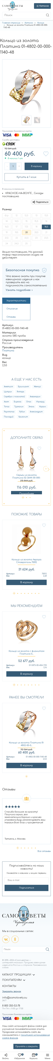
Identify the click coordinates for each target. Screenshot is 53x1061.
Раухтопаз (9, 412)
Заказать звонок (11, 991)
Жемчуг (37, 387)
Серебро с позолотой (14, 397)
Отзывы (11, 317)
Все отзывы (44, 851)
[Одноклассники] (15, 939)
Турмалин (18, 407)
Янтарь (20, 392)
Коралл (42, 407)
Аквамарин (35, 397)
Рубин (22, 412)
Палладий (8, 417)
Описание (12, 309)
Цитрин (8, 392)
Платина (8, 350)
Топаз (6, 407)
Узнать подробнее (18, 290)
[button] (26, 120)
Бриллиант (23, 387)
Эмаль (31, 407)
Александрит (36, 412)
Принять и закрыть (26, 1046)
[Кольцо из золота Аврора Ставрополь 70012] (26, 540)
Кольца (40, 23)
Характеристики (16, 301)
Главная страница (11, 23)
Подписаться (26, 888)
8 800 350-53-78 (11, 1005)
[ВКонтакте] (6, 939)
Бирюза (17, 402)
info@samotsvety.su (14, 997)
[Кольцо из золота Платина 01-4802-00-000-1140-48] (26, 724)
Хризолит (23, 417)
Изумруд (40, 402)
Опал (28, 402)
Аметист (8, 387)
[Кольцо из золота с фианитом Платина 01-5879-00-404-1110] (26, 632)
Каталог (29, 23)
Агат (6, 402)
